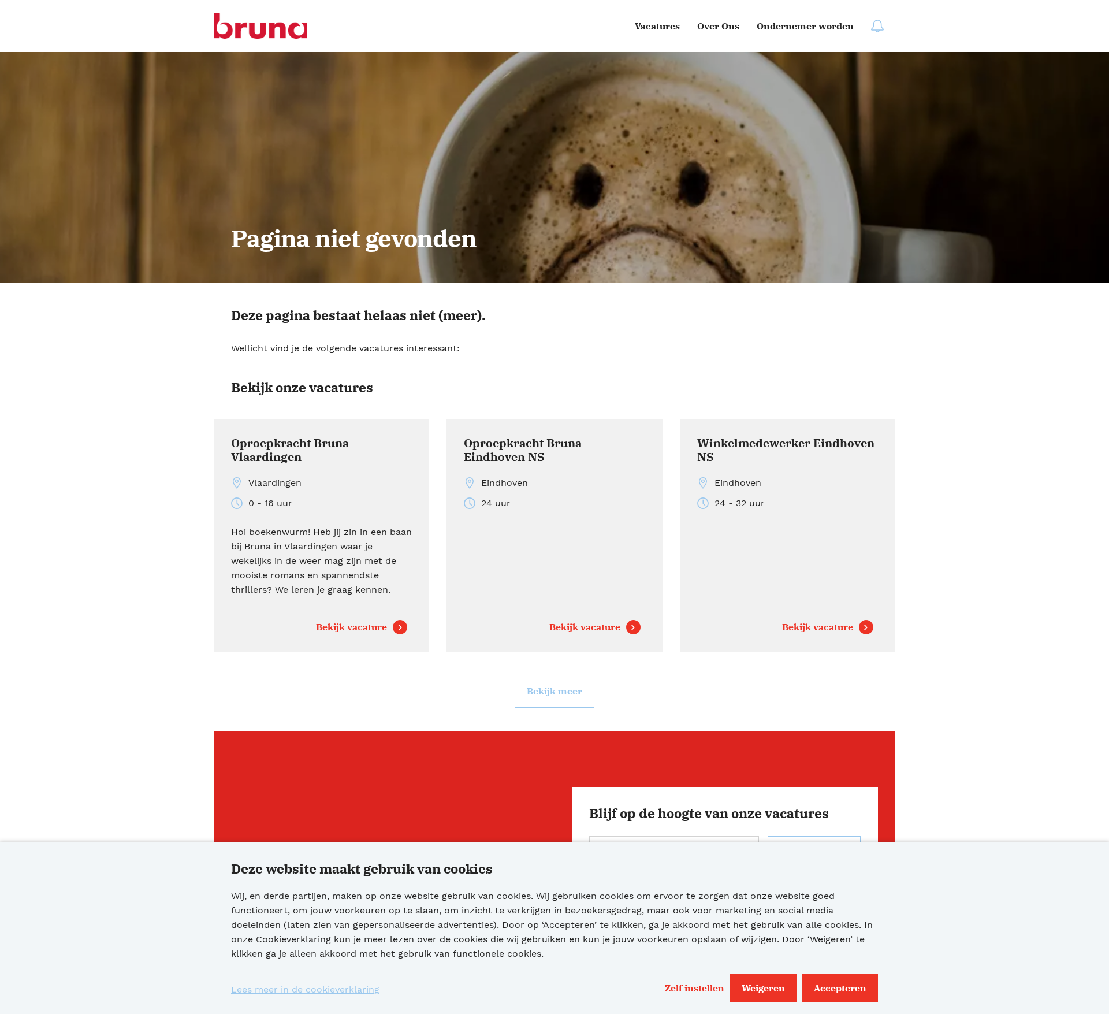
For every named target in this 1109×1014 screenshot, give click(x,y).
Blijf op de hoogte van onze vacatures (709, 813)
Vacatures (657, 26)
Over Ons (718, 26)
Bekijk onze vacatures (302, 387)
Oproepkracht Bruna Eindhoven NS (523, 450)
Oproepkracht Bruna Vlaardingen (290, 450)
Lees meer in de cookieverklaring (305, 989)
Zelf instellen (694, 988)
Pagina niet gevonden (354, 238)
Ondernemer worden (805, 26)
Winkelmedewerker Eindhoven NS (785, 450)
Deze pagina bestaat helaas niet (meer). (358, 315)
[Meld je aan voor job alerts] (877, 26)
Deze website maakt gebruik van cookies (362, 868)
